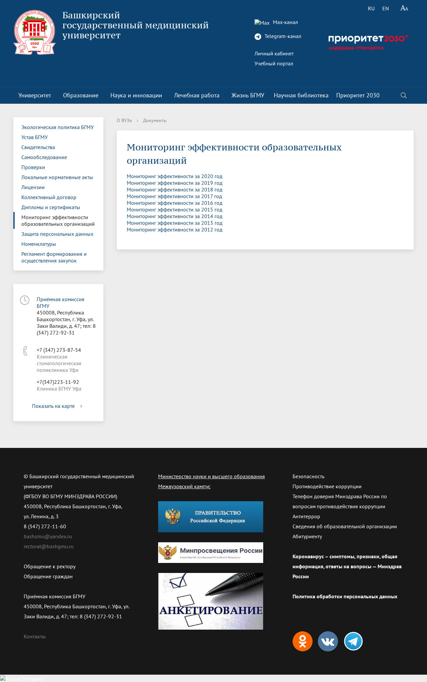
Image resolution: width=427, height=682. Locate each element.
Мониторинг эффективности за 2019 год (175, 182)
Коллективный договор (48, 197)
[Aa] (404, 8)
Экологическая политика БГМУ (57, 127)
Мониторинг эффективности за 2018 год (175, 189)
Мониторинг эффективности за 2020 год (175, 176)
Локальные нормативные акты (57, 177)
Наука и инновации (136, 95)
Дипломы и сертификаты (50, 207)
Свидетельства (38, 147)
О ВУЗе (124, 120)
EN (385, 8)
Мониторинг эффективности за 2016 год (175, 202)
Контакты (35, 636)
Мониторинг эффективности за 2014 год (175, 216)
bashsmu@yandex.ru (48, 536)
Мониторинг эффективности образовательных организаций (58, 220)
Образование (80, 95)
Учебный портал (274, 63)
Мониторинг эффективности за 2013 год (175, 222)
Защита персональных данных (57, 233)
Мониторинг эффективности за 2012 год (175, 229)
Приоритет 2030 (358, 95)
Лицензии (33, 187)
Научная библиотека (301, 95)
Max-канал (285, 22)
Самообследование (44, 157)
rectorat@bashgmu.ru (49, 546)
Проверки (33, 167)
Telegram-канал (282, 36)
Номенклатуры (38, 243)
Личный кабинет (274, 53)
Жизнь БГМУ (248, 95)
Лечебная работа (197, 95)
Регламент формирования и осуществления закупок (54, 257)
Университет (34, 95)
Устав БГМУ (34, 137)
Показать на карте (53, 406)
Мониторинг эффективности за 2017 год (174, 196)
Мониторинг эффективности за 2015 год (175, 209)
